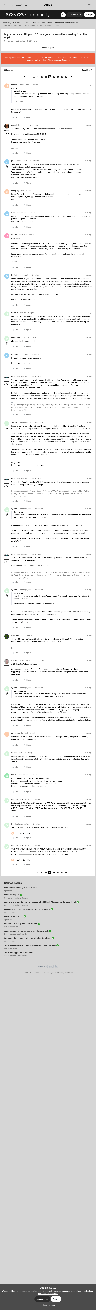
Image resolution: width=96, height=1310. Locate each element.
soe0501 (14, 774)
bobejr (13, 190)
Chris (13, 376)
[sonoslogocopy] (48, 5)
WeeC (13, 212)
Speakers (8, 890)
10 (42, 77)
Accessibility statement (64, 972)
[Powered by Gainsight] (48, 967)
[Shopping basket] (89, 5)
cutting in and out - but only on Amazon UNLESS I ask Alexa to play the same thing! (40, 902)
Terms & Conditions (31, 972)
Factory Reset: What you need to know (21, 887)
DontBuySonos (17, 799)
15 (62, 77)
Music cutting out (11, 894)
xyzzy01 (14, 422)
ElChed (14, 752)
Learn (12, 5)
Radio (26, 5)
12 (50, 77)
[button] (2, 15)
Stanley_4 (15, 660)
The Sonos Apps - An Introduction (19, 952)
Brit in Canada (17, 275)
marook (14, 125)
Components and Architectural (66, 22)
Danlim (14, 234)
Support (19, 5)
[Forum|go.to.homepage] (28, 14)
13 (54, 77)
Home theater (9, 912)
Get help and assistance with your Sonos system (32, 22)
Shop (6, 5)
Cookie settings (47, 972)
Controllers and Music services (16, 934)
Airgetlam (15, 635)
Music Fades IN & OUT (13, 916)
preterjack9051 (17, 337)
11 (46, 77)
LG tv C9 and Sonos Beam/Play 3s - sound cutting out (27, 909)
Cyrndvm (14, 312)
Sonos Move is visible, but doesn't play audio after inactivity (30, 945)
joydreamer (15, 733)
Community (6, 22)
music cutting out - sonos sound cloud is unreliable (26, 931)
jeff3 (13, 160)
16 (66, 77)
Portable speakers (11, 926)
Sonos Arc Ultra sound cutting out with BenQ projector (27, 938)
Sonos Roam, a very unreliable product (21, 923)
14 (58, 77)
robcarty (14, 84)
